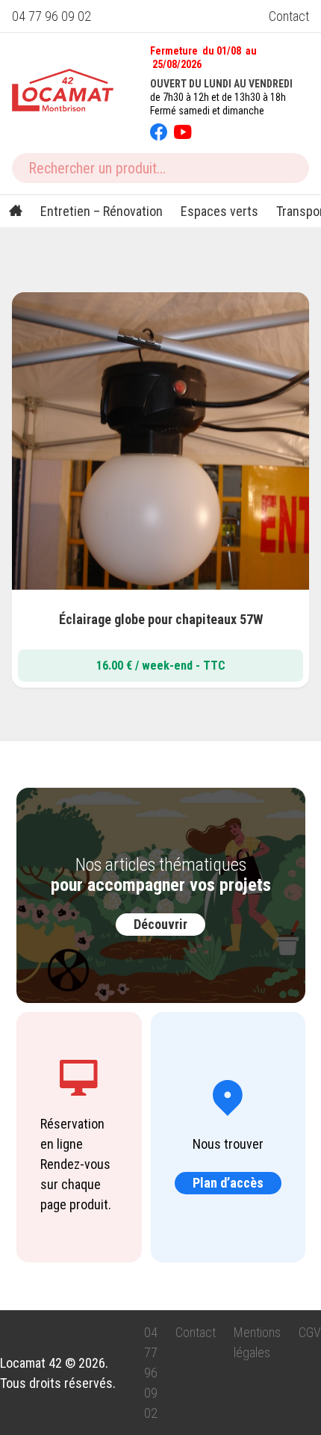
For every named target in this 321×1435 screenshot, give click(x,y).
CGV (310, 1332)
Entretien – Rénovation (101, 211)
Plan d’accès (228, 1183)
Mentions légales (257, 1342)
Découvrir (160, 924)
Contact (289, 16)
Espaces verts (219, 211)
